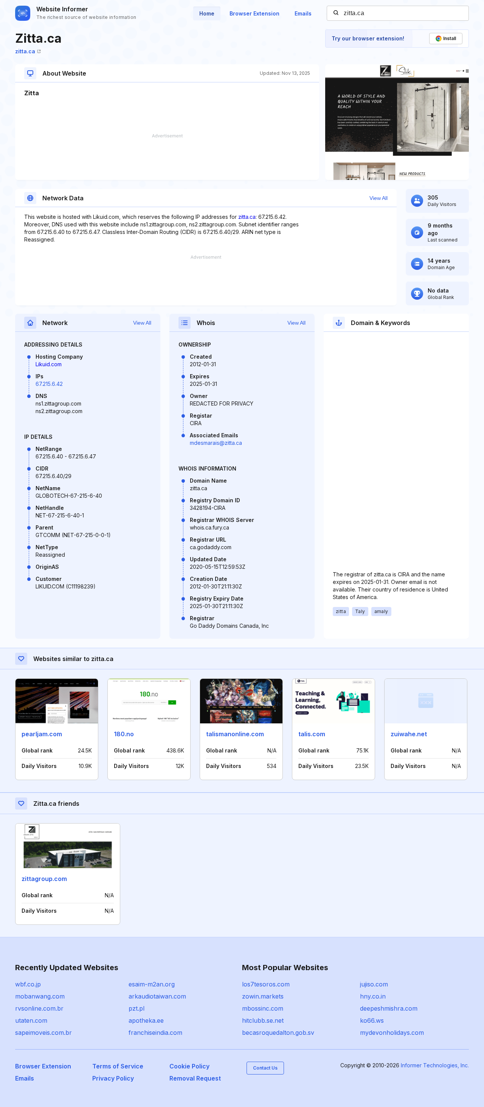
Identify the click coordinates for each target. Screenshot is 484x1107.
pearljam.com (42, 734)
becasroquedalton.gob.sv (278, 1032)
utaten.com (31, 1020)
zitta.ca (25, 51)
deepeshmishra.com (388, 1008)
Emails (303, 13)
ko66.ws (372, 1020)
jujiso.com (374, 984)
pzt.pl (136, 1008)
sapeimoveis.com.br (43, 1032)
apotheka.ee (146, 1020)
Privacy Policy (113, 1078)
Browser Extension (254, 13)
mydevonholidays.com (392, 1032)
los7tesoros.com (266, 984)
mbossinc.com (262, 1008)
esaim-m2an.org (152, 984)
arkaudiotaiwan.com (157, 996)
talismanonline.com (235, 734)
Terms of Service (117, 1066)
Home (206, 13)
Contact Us (265, 1068)
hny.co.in (373, 996)
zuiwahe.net (409, 734)
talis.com (311, 734)
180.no (124, 734)
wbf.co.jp (28, 984)
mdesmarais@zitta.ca (216, 443)
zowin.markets (263, 996)
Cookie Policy (189, 1066)
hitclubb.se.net (263, 1020)
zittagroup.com (44, 879)
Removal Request (195, 1078)
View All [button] (378, 198)
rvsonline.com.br (39, 1008)
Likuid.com (49, 364)
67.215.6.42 (49, 384)
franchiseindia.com (155, 1032)
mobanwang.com (40, 996)
